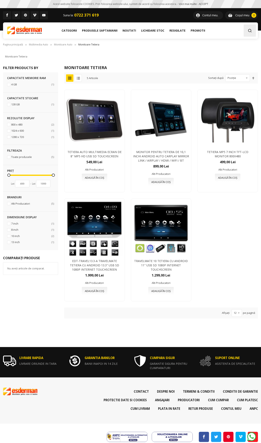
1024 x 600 (32, 130)
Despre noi (166, 391)
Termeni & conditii (199, 391)
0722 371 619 (86, 15)
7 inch (32, 223)
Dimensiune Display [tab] (22, 217)
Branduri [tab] (14, 197)
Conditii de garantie (240, 391)
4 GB (32, 84)
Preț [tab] (10, 170)
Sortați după (215, 78)
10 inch (32, 236)
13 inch (32, 242)
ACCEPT (203, 4)
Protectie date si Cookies (125, 400)
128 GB (32, 104)
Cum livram (140, 409)
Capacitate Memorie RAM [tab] (26, 77)
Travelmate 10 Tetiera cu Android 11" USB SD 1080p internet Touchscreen (161, 265)
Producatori (189, 400)
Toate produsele (32, 157)
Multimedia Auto (38, 44)
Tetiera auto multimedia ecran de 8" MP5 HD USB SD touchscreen (94, 154)
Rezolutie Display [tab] (20, 118)
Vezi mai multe (188, 4)
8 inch (32, 229)
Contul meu (231, 409)
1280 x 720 (32, 137)
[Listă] (78, 78)
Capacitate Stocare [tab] (22, 98)
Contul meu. (210, 15)
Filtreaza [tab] (14, 150)
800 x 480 (32, 124)
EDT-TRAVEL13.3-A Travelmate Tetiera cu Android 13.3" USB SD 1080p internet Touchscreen (94, 265)
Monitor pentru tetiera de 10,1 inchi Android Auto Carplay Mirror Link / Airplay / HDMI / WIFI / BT (161, 156)
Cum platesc (247, 400)
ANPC (254, 409)
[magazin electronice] (24, 30)
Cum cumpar (218, 400)
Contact (141, 391)
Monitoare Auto (63, 44)
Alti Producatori (32, 203)
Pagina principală (13, 44)
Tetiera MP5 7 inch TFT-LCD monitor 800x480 (227, 154)
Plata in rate (169, 409)
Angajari (162, 400)
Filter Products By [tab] (20, 67)
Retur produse (200, 409)
